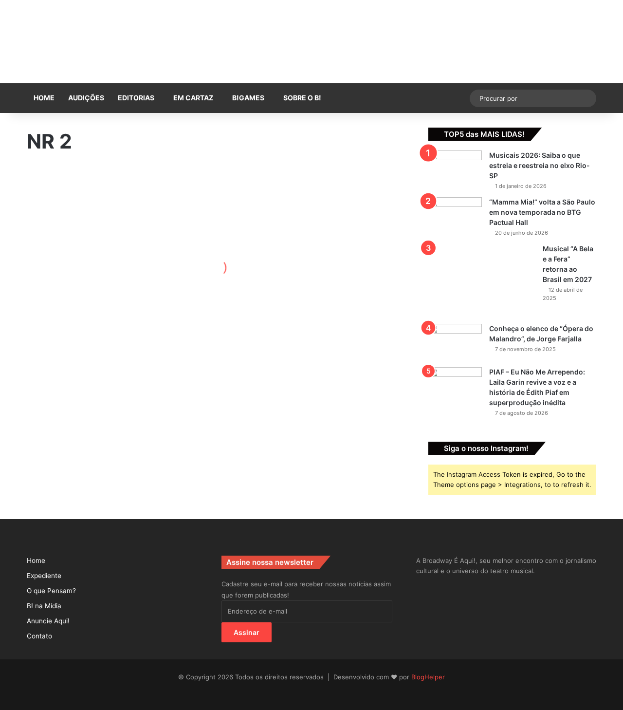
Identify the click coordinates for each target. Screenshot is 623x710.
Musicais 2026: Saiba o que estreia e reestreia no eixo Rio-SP (539, 165)
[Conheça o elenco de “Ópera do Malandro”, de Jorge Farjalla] (455, 342)
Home (44, 97)
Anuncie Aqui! (48, 621)
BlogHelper (428, 677)
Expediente (44, 575)
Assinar (246, 632)
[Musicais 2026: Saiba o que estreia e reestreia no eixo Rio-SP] (455, 168)
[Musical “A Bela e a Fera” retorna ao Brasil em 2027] (481, 280)
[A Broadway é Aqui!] (311, 41)
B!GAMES (248, 97)
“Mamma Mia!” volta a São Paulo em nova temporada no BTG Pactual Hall (542, 212)
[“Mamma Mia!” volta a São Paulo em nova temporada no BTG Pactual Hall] (455, 215)
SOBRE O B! (302, 97)
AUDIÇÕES (86, 97)
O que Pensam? (51, 591)
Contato (39, 636)
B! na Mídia (44, 606)
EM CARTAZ (193, 97)
